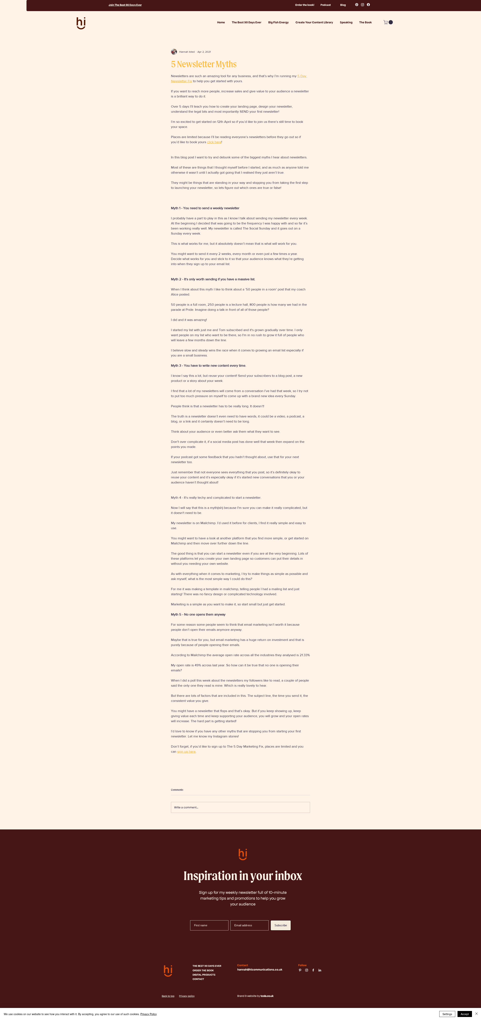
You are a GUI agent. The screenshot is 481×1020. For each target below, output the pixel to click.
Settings (447, 1014)
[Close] (476, 1014)
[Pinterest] (357, 5)
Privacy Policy (148, 1014)
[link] (388, 22)
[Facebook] (368, 5)
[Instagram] (363, 5)
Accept (465, 1014)
